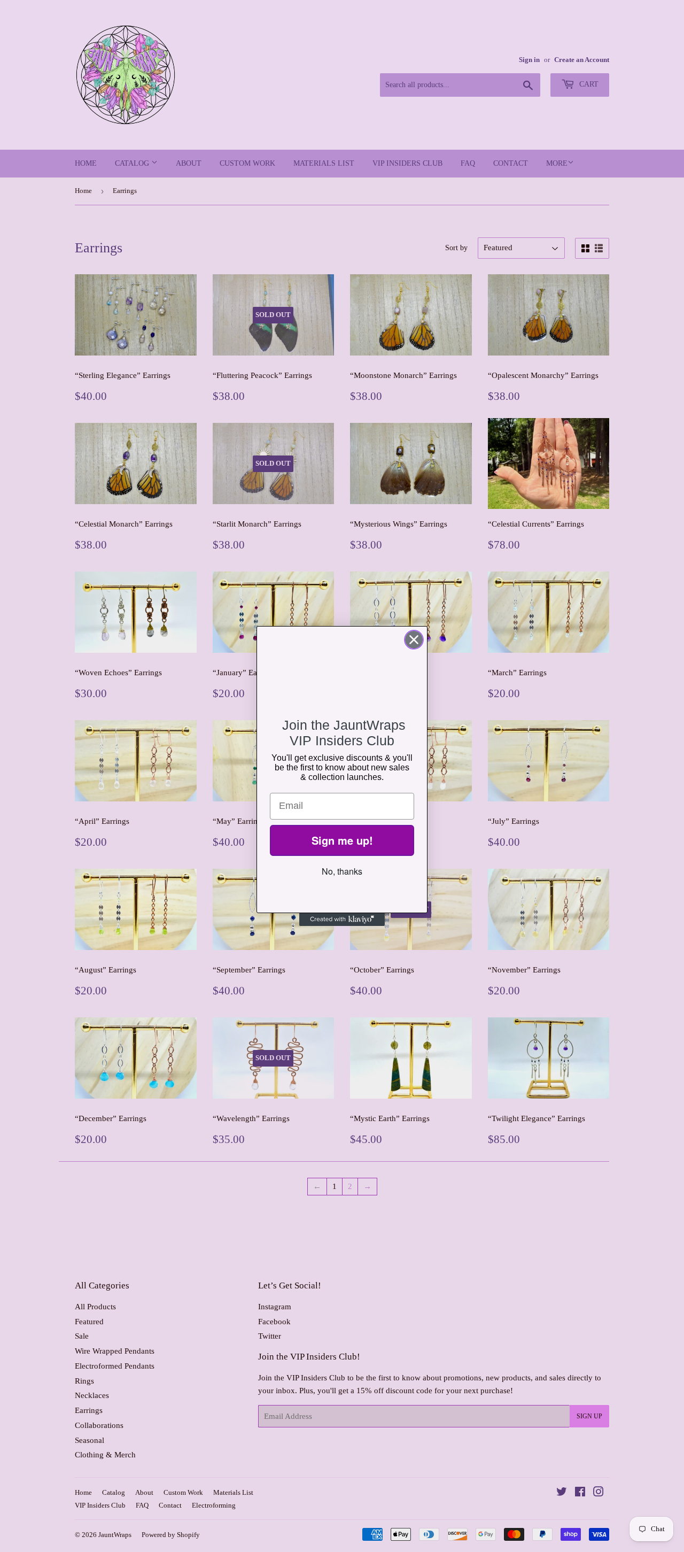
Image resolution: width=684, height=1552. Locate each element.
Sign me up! (342, 840)
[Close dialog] (414, 639)
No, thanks (342, 871)
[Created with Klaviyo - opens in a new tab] (342, 919)
